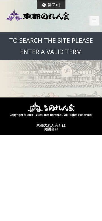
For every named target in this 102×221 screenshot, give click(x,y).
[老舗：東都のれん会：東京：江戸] (37, 15)
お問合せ (51, 129)
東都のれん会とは (51, 125)
